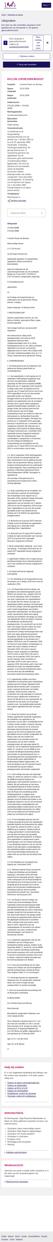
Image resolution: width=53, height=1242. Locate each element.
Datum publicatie (11, 96)
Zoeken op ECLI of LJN (17, 1088)
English (3, 1236)
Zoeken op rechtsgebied (17, 1091)
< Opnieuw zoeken (26, 56)
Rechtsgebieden (14, 112)
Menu (45, 5)
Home (3, 15)
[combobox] (26, 213)
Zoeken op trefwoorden (17, 1085)
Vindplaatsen (13, 194)
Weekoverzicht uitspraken (17, 1182)
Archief (12, 1239)
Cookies (24, 1236)
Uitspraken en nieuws (15, 15)
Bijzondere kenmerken (12, 119)
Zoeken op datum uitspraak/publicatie (23, 1083)
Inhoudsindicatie (15, 128)
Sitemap (11, 1236)
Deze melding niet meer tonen (38, 42)
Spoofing (44, 1236)
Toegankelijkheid (34, 1236)
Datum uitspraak (11, 89)
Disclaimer (19, 1239)
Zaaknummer (13, 102)
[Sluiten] (47, 43)
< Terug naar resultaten (26, 64)
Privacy (17, 1236)
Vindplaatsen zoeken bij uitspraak (21, 1093)
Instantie (11, 84)
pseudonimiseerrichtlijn (19, 47)
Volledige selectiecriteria (16, 1152)
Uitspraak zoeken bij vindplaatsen (21, 1096)
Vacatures (4, 1239)
